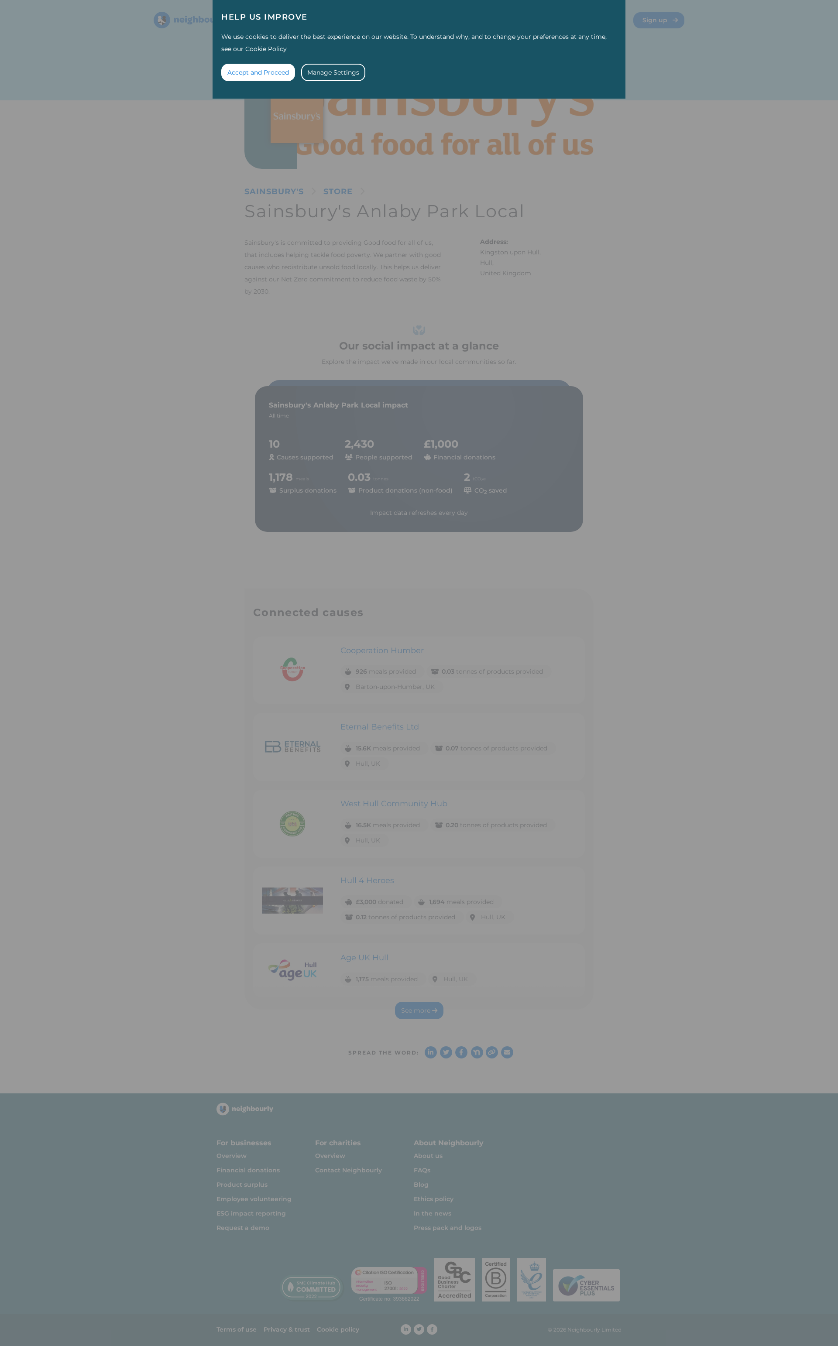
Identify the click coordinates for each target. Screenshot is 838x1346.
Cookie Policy (266, 49)
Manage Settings (333, 72)
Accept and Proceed (258, 72)
